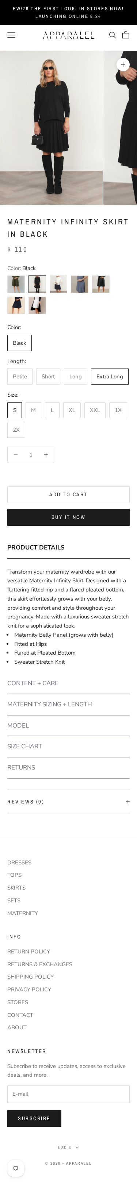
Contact (20, 1015)
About (17, 1027)
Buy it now (68, 517)
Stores (17, 1002)
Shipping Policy (30, 976)
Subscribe (34, 1118)
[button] (68, 548)
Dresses (19, 862)
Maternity (22, 913)
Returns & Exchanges (39, 964)
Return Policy (28, 951)
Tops (14, 875)
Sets (13, 900)
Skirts (16, 887)
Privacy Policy (29, 989)
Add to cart (68, 494)
